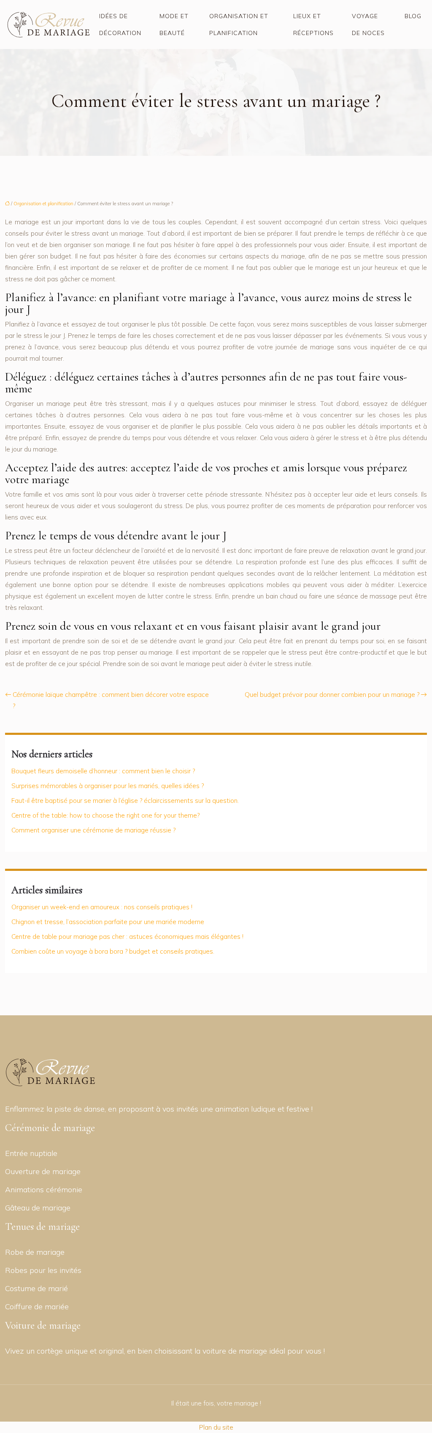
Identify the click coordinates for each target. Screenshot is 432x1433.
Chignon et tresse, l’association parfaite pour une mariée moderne (107, 922)
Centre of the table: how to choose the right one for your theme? (105, 815)
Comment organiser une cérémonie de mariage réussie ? (93, 830)
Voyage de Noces (368, 24)
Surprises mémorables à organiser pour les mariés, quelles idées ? (107, 786)
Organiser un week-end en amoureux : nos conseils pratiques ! (101, 907)
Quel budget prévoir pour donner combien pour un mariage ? (332, 695)
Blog (413, 16)
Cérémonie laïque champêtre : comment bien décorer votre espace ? (111, 700)
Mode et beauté (174, 24)
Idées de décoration (120, 24)
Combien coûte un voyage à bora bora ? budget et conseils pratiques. (112, 951)
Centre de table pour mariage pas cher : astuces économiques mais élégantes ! (127, 937)
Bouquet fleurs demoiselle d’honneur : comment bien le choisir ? (103, 771)
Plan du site (216, 1427)
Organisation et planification (238, 24)
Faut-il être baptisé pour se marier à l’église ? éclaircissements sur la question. (125, 801)
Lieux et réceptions (313, 24)
